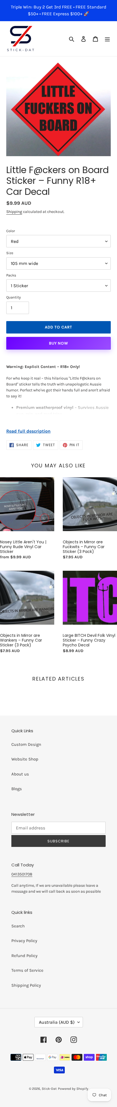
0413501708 (21, 874)
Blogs (16, 788)
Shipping (14, 211)
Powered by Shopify (73, 1089)
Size (9, 253)
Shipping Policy (26, 985)
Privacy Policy (24, 940)
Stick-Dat (49, 1089)
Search (18, 926)
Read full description (28, 431)
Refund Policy (24, 955)
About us (20, 774)
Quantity (13, 297)
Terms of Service (27, 970)
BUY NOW (58, 343)
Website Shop (24, 759)
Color (10, 231)
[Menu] (107, 39)
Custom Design (26, 744)
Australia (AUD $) (57, 1022)
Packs (11, 275)
